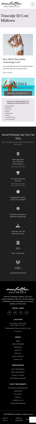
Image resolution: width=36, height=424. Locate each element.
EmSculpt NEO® (9, 106)
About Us (18, 350)
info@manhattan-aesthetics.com (18, 328)
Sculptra (7, 115)
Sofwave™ (8, 109)
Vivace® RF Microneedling (18, 388)
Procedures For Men (18, 378)
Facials (18, 397)
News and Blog (18, 356)
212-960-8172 (18, 331)
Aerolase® (18, 391)
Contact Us (18, 359)
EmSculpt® (8, 108)
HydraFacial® (18, 400)
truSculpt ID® (9, 113)
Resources (18, 347)
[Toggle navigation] (33, 4)
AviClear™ (18, 394)
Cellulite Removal (10, 119)
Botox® (7, 111)
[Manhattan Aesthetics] (12, 4)
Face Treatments (18, 369)
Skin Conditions (18, 344)
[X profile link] (21, 313)
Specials (18, 353)
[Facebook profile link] (9, 313)
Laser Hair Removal (10, 117)
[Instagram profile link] (15, 313)
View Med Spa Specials (17, 93)
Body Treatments (18, 372)
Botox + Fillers (18, 375)
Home (18, 341)
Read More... (8, 72)
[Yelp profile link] (27, 313)
